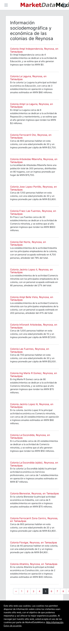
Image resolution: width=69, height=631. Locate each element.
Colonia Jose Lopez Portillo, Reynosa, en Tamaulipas (33, 188)
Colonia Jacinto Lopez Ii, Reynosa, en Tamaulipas (31, 271)
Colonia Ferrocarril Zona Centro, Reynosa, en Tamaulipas (34, 520)
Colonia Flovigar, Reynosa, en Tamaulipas (33, 542)
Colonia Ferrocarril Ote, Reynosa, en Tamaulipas (31, 136)
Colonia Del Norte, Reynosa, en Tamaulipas (28, 243)
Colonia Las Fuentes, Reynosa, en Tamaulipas (29, 350)
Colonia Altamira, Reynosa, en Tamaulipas (33, 563)
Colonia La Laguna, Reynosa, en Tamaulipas (28, 78)
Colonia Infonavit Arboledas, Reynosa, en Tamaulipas (33, 326)
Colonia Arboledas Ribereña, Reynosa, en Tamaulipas (33, 160)
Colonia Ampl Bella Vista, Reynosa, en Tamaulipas (31, 298)
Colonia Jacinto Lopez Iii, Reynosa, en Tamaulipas (31, 406)
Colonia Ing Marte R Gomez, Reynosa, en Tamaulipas (33, 374)
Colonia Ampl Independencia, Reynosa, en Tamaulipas (34, 50)
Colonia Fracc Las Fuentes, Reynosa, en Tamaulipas (33, 212)
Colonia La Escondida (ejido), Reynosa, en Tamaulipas (34, 464)
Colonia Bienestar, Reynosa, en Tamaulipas (34, 493)
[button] (64, 5)
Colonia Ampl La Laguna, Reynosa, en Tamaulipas (31, 105)
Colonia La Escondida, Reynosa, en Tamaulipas (30, 436)
